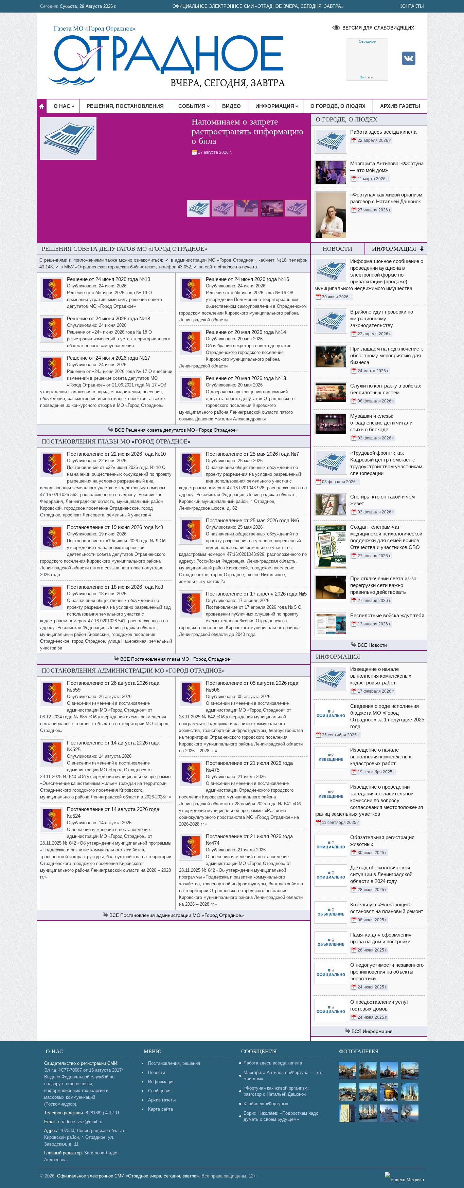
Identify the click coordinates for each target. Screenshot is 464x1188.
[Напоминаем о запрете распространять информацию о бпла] (68, 139)
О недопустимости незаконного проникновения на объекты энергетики (387, 971)
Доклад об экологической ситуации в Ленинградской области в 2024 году (381, 874)
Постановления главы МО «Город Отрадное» (182, 659)
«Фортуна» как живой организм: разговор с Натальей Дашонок (276, 1091)
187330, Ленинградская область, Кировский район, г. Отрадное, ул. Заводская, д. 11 (85, 1137)
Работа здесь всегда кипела (273, 1063)
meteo (367, 77)
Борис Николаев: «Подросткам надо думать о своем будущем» (281, 1116)
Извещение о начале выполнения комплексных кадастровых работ (380, 675)
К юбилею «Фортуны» (266, 1103)
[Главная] (42, 106)
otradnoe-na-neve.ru (237, 266)
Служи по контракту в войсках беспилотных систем (385, 389)
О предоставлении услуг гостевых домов (379, 1005)
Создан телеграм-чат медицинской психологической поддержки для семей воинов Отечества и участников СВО (386, 537)
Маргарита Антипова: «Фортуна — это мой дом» (283, 1075)
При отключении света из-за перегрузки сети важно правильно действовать (383, 585)
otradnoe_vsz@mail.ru (80, 1121)
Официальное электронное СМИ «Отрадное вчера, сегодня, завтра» (258, 6)
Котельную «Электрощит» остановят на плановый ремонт (386, 908)
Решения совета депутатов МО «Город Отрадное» (182, 430)
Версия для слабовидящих (378, 28)
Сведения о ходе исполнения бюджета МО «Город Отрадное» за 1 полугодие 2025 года (387, 716)
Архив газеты (162, 1099)
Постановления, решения (174, 1063)
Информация (394, 249)
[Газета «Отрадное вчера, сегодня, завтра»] (172, 56)
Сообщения (160, 1090)
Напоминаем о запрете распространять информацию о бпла (247, 131)
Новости (378, 645)
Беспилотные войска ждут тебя (387, 615)
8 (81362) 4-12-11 (103, 1112)
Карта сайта (160, 1109)
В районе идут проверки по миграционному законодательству (381, 318)
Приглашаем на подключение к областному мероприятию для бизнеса (386, 355)
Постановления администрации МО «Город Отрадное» (182, 915)
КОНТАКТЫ (411, 6)
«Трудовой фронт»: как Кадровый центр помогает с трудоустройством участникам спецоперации (386, 463)
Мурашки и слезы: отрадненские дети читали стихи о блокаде (381, 422)
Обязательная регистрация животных (382, 840)
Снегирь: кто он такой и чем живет (382, 500)
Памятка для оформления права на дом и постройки (380, 938)
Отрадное (367, 41)
